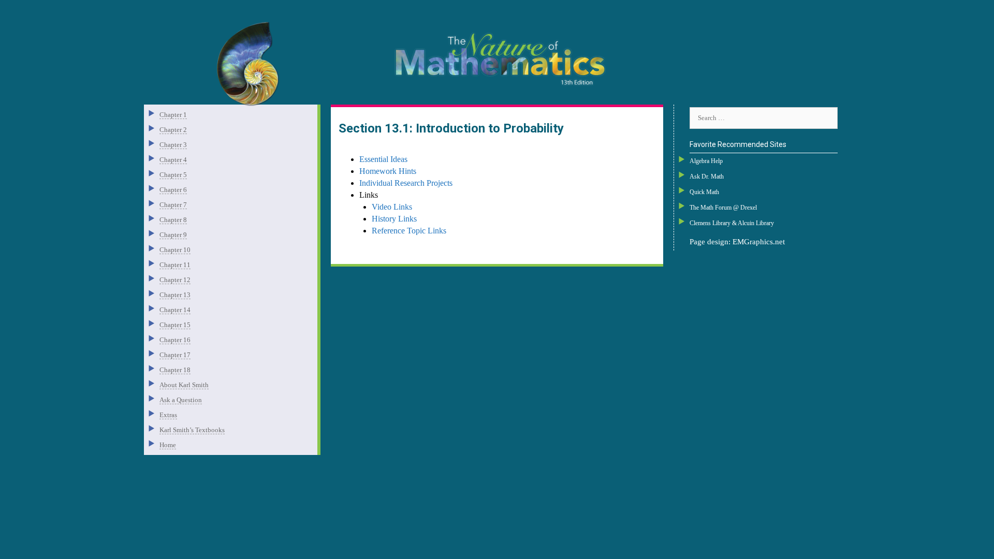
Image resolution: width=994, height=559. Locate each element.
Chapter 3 (173, 145)
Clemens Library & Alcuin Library (732, 223)
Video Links (392, 206)
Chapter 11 (175, 265)
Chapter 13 (175, 295)
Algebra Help (706, 161)
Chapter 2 (173, 130)
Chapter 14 (175, 310)
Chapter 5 (173, 175)
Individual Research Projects (405, 183)
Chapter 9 (173, 235)
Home (167, 445)
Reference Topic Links (409, 230)
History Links (394, 218)
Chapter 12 (175, 280)
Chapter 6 (173, 190)
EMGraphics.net (759, 242)
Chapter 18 (175, 370)
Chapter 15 (175, 325)
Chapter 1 (173, 115)
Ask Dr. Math (707, 176)
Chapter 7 (173, 205)
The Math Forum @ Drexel (723, 207)
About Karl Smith (184, 385)
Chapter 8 (173, 220)
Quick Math (704, 192)
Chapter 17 (175, 355)
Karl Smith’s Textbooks (192, 430)
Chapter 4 (173, 160)
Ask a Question (180, 400)
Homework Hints (387, 171)
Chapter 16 (175, 340)
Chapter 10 (175, 250)
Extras (168, 415)
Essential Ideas (383, 159)
